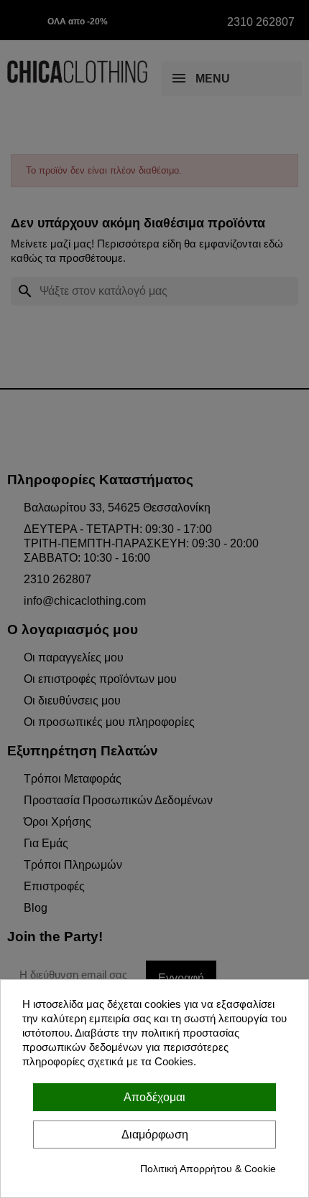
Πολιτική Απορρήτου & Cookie (208, 1168)
